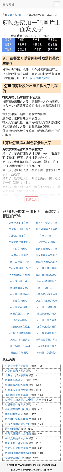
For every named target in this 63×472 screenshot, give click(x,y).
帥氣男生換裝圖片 (15, 380)
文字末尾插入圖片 (46, 326)
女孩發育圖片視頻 (15, 457)
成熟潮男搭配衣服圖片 (18, 419)
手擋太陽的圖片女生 (16, 438)
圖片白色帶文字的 (20, 261)
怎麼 (7, 85)
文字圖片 (19, 14)
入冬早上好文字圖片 (20, 222)
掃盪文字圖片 (20, 320)
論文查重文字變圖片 (47, 255)
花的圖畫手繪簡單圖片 (18, 394)
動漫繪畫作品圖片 (15, 404)
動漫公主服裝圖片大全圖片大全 (23, 399)
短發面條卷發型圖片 (16, 385)
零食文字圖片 (20, 300)
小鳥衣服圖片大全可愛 (18, 433)
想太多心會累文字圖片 (18, 448)
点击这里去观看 (39, 78)
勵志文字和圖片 (19, 352)
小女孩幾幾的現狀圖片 (18, 409)
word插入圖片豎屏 (47, 268)
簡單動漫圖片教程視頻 (18, 453)
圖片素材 (8, 4)
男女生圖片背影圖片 (16, 443)
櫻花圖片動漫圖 (14, 414)
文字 (47, 85)
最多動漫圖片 (13, 428)
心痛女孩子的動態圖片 (18, 365)
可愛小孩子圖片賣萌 (16, 390)
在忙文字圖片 (20, 248)
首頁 (10, 14)
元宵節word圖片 (46, 242)
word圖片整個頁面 (20, 294)
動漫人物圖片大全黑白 (18, 424)
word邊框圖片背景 (20, 281)
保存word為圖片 (19, 255)
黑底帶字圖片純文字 (47, 261)
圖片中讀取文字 (46, 287)
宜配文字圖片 (46, 235)
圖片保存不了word (20, 346)
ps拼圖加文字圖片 (20, 287)
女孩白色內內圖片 (15, 370)
